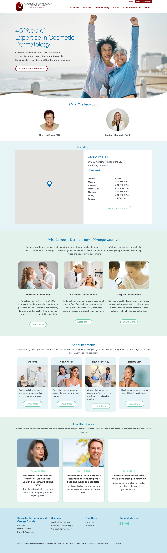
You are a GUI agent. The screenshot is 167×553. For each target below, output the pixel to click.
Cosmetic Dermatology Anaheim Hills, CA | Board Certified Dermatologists (33, 6)
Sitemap (73, 543)
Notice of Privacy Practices (98, 543)
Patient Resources (25, 532)
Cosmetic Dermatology (62, 525)
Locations (89, 522)
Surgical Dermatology (61, 528)
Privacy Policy (82, 543)
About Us (21, 525)
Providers (89, 525)
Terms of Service (115, 543)
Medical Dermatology (61, 522)
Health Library (24, 528)
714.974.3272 (94, 169)
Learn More (39, 324)
